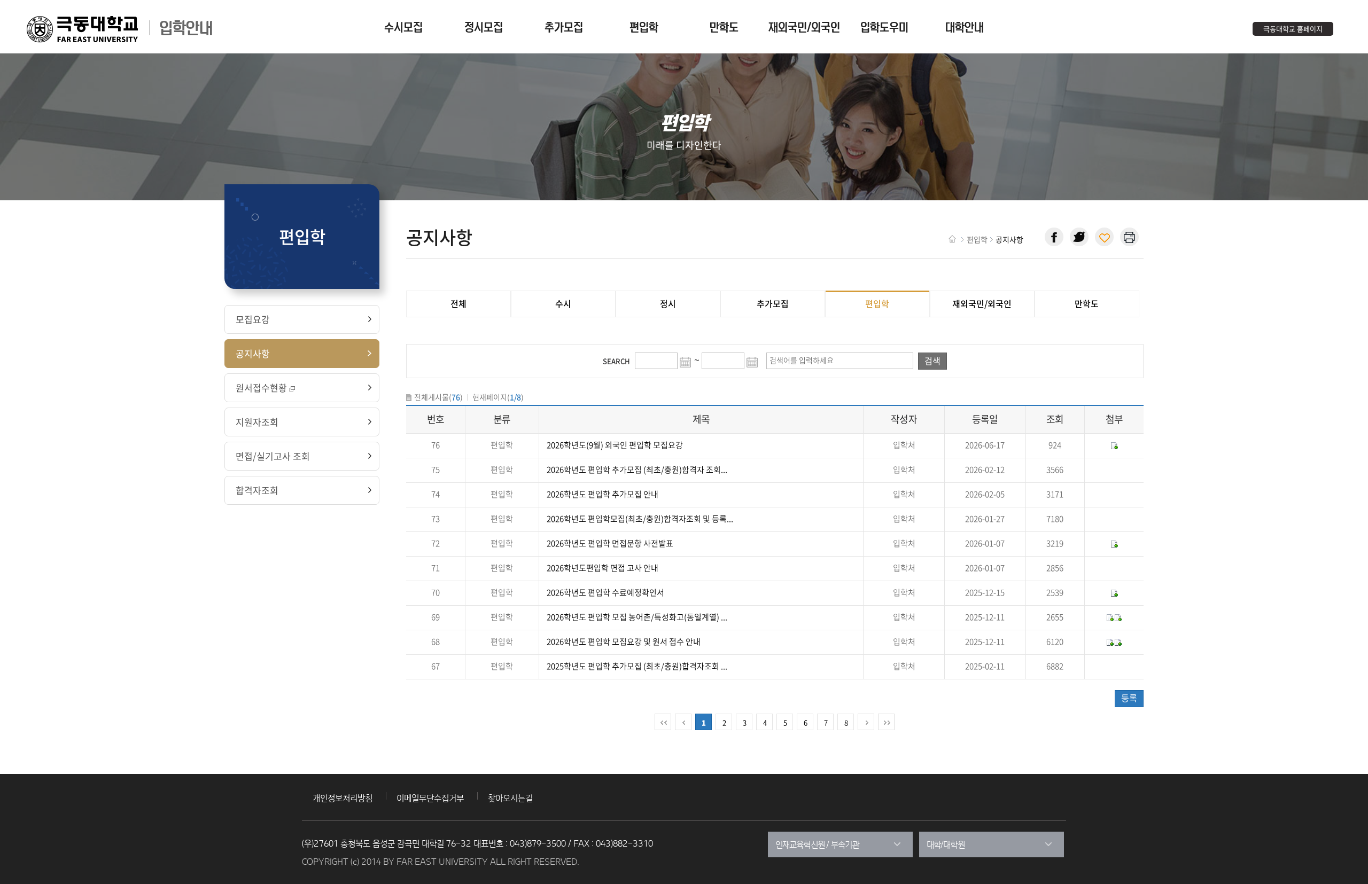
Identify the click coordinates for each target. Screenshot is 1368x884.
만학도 (1087, 303)
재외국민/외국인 (982, 303)
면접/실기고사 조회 (273, 456)
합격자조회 (257, 490)
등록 (1129, 697)
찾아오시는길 (510, 798)
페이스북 (1054, 237)
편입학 (877, 303)
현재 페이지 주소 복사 (1104, 237)
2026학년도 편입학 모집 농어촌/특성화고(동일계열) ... (637, 617)
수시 (563, 303)
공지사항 (253, 353)
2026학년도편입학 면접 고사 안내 (602, 568)
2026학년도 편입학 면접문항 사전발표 (610, 543)
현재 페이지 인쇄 (1129, 237)
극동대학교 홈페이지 (1293, 29)
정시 (668, 303)
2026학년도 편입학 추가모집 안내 (602, 494)
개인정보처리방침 (342, 798)
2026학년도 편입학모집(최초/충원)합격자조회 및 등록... (640, 519)
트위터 (1079, 237)
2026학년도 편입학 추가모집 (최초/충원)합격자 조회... (637, 469)
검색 (932, 360)
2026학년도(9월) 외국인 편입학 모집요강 (615, 445)
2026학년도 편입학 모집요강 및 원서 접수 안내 (624, 641)
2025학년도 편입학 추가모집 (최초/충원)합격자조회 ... (637, 666)
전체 (458, 303)
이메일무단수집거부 (430, 798)
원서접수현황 (261, 387)
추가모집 (773, 303)
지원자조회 (257, 421)
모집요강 (253, 319)
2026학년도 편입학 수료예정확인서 (605, 592)
